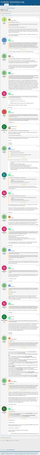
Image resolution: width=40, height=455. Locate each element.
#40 (38, 406)
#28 (38, 146)
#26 (38, 109)
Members (17, 4)
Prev (2, 15)
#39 (38, 378)
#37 (38, 314)
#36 (38, 301)
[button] (14, 5)
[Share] (36, 17)
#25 (38, 91)
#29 (38, 172)
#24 (38, 70)
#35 (38, 283)
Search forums (6, 6)
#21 (38, 17)
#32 (38, 226)
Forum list (2, 6)
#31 (38, 214)
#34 (38, 265)
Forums (6, 4)
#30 (38, 190)
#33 (38, 247)
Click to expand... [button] (23, 49)
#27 (38, 124)
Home (2, 4)
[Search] (38, 5)
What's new (12, 4)
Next (10, 15)
